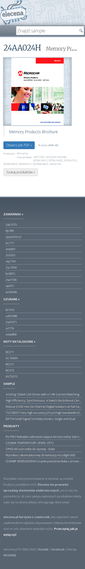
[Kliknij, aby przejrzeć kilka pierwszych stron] (37, 91)
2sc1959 (11, 267)
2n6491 (10, 249)
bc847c (10, 273)
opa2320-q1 (14, 237)
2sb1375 (11, 225)
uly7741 (11, 261)
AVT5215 (11, 376)
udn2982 (11, 316)
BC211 (10, 352)
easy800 (11, 334)
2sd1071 (11, 322)
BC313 (10, 370)
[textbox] (46, 30)
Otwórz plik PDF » (19, 145)
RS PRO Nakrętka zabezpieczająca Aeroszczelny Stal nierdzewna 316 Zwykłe (44, 437)
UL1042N (12, 358)
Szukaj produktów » (20, 172)
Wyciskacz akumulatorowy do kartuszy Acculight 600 (40, 455)
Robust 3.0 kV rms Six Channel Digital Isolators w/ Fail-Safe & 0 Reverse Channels (44, 406)
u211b (10, 328)
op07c (10, 286)
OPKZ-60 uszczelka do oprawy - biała (30, 449)
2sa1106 (11, 280)
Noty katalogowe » (19, 341)
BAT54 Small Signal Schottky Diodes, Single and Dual (40, 419)
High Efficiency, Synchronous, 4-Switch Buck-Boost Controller (44, 400)
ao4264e (11, 292)
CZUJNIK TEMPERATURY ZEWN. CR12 (30, 443)
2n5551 (10, 255)
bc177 (10, 243)
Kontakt (43, 549)
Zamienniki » (13, 214)
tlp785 (10, 231)
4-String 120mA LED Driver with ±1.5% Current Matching (42, 394)
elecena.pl (13, 12)
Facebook (57, 549)
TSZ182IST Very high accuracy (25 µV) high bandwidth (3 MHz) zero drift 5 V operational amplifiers (44, 413)
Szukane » (11, 299)
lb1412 (10, 310)
